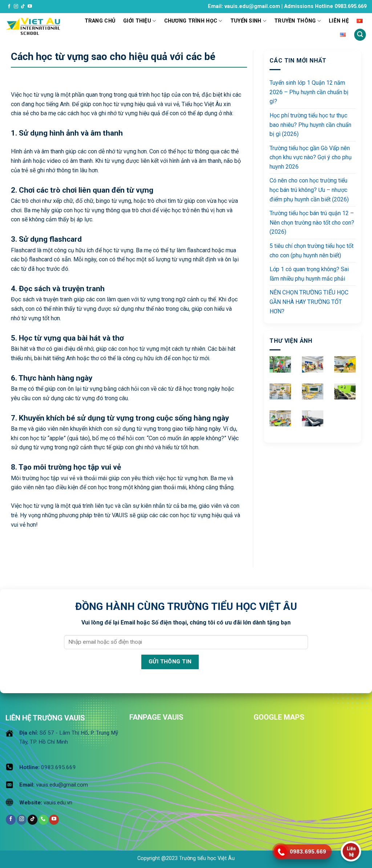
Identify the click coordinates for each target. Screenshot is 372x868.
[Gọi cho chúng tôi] (43, 820)
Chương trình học (191, 21)
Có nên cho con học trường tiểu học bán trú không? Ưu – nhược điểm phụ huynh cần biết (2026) (309, 189)
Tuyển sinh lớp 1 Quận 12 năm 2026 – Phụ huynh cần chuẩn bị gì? (309, 92)
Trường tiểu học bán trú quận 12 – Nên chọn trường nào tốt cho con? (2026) (312, 222)
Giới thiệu (137, 21)
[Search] (360, 35)
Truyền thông (295, 21)
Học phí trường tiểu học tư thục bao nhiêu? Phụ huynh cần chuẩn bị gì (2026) (310, 124)
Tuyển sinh (246, 21)
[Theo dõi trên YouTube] (30, 6)
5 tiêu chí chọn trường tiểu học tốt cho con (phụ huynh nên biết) (311, 250)
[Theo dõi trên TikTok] (23, 6)
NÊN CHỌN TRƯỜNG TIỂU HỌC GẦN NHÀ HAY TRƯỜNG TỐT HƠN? (309, 301)
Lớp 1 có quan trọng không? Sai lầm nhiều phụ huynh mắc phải (309, 274)
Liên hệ (339, 21)
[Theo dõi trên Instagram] (16, 6)
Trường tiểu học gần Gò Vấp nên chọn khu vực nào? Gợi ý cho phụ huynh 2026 (311, 157)
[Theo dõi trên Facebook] (9, 6)
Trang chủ (100, 21)
